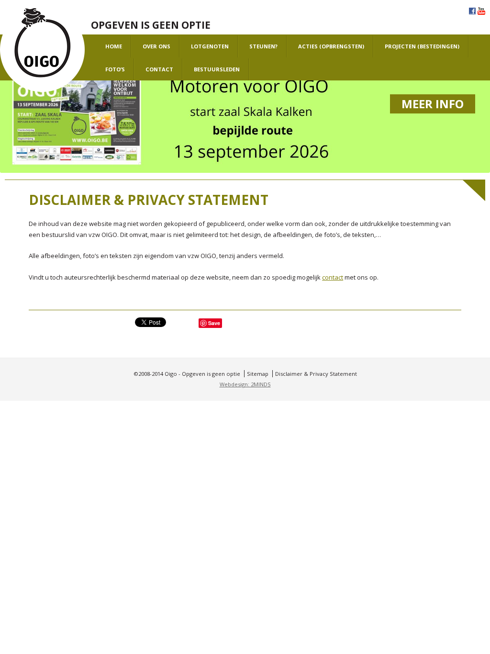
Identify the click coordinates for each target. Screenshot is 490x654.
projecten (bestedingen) (422, 46)
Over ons (156, 46)
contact (332, 277)
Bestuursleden (217, 69)
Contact (159, 69)
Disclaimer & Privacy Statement (316, 373)
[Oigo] (42, 50)
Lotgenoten (210, 46)
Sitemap (257, 373)
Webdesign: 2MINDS (245, 384)
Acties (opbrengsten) (331, 46)
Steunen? (263, 46)
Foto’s (115, 69)
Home (113, 46)
